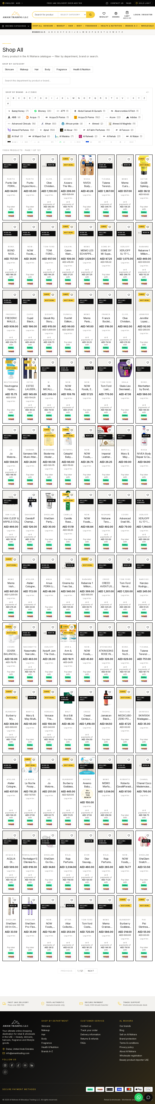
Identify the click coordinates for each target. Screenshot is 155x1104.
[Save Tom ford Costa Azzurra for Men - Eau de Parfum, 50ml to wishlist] (91, 900)
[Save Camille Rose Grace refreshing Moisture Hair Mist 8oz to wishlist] (71, 495)
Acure (115, 117)
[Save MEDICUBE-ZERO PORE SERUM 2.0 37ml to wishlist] (129, 692)
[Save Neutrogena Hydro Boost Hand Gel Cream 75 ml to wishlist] (15, 362)
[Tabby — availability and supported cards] (90, 1089)
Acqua (35, 117)
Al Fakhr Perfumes (96, 130)
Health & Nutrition (111, 26)
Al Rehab (114, 136)
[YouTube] (25, 1065)
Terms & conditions (129, 1043)
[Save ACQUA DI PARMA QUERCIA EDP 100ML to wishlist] (15, 835)
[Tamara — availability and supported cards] (100, 1089)
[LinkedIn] (32, 1065)
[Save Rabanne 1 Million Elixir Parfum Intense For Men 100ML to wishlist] (147, 227)
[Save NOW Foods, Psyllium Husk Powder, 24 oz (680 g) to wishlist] (71, 362)
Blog (122, 1030)
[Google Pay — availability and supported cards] (148, 1089)
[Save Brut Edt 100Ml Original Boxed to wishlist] (71, 692)
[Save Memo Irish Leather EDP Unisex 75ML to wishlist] (15, 559)
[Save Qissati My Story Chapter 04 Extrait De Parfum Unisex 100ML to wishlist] (53, 295)
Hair (70, 26)
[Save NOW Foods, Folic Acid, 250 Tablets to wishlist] (91, 430)
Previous (66, 971)
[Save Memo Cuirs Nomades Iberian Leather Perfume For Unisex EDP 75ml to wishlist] (129, 159)
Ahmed (96, 123)
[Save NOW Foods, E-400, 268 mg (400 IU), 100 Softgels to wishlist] (91, 362)
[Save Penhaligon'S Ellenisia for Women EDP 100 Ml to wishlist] (33, 835)
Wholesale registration (131, 1055)
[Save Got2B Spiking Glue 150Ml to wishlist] (147, 159)
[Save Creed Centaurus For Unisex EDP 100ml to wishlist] (91, 692)
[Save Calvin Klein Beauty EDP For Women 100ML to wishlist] (71, 227)
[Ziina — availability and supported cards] (109, 1089)
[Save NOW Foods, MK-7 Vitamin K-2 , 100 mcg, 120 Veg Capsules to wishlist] (53, 900)
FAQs (129, 3)
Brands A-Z (131, 26)
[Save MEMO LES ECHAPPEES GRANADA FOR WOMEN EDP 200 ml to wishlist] (91, 227)
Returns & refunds (89, 1038)
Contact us (117, 3)
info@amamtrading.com (17, 1053)
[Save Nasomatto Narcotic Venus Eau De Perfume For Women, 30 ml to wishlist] (33, 627)
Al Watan (134, 136)
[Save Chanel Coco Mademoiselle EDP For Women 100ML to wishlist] (147, 759)
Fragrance (91, 26)
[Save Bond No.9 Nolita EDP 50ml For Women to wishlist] (129, 627)
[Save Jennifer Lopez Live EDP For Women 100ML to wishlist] (147, 295)
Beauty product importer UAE (134, 1060)
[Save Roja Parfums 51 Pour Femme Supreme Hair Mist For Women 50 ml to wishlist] (109, 835)
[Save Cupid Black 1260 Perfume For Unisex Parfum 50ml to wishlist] (33, 295)
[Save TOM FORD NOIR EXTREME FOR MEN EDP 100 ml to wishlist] (53, 227)
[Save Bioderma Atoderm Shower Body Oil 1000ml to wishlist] (53, 430)
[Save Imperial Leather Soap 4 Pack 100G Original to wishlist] (109, 430)
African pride (74, 123)
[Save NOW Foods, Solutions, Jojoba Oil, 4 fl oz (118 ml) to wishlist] (91, 627)
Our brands (125, 1026)
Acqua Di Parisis (57, 117)
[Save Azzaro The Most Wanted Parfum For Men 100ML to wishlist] (71, 159)
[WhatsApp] (107, 3)
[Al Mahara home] (15, 14)
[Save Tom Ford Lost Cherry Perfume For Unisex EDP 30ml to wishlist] (109, 362)
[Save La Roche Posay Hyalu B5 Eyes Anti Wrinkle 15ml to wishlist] (33, 759)
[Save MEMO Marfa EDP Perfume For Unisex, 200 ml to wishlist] (109, 759)
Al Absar (71, 130)
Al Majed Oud (39, 136)
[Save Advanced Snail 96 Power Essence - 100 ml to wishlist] (129, 495)
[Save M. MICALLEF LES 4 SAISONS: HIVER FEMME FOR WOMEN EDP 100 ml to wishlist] (53, 362)
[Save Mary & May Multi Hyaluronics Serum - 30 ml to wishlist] (33, 692)
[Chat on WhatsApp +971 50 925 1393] (138, 1097)
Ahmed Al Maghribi (124, 123)
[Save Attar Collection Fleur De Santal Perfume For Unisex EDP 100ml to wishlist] (71, 900)
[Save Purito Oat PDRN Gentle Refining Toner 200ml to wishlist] (15, 159)
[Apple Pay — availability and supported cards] (138, 1089)
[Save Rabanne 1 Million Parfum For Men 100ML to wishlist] (91, 559)
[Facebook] (12, 1065)
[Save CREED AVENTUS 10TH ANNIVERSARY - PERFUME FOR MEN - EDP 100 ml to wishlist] (109, 559)
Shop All (37, 26)
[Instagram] (5, 1065)
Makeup (61, 26)
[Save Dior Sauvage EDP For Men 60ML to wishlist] (91, 835)
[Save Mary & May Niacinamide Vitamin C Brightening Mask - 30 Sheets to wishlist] (129, 430)
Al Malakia (66, 136)
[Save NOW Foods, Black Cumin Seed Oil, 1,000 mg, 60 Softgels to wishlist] (91, 495)
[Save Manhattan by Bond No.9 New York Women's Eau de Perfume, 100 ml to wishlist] (147, 362)
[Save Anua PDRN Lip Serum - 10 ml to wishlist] (53, 559)
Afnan (50, 123)
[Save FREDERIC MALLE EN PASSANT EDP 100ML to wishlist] (15, 295)
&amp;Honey (19, 111)
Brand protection (128, 1038)
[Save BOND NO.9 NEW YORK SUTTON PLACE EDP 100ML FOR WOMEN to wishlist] (15, 227)
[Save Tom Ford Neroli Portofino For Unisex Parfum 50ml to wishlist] (129, 559)
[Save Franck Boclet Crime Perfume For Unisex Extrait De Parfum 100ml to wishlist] (109, 295)
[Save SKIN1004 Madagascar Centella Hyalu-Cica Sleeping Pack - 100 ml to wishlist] (147, 692)
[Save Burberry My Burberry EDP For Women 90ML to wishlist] (15, 692)
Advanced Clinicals (24, 123)
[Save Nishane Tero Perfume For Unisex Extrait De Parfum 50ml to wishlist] (109, 495)
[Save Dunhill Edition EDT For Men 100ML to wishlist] (71, 295)
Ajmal (47, 130)
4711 (65, 111)
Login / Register (143, 15)
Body (79, 26)
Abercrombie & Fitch (125, 111)
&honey (44, 111)
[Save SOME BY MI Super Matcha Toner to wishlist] (109, 227)
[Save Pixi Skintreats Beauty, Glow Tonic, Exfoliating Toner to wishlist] (147, 900)
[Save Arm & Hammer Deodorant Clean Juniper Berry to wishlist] (71, 627)
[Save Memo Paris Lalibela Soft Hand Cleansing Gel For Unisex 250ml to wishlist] (91, 295)
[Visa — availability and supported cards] (119, 1089)
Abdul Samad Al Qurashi (91, 111)
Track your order (89, 1030)
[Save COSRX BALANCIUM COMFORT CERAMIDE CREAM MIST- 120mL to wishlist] (15, 627)
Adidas (135, 117)
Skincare (48, 26)
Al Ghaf (17, 136)
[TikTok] (18, 1065)
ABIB (16, 117)
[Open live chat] (148, 1097)
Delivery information (91, 1034)
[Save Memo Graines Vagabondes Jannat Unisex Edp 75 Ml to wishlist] (109, 900)
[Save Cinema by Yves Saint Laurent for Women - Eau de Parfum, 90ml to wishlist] (71, 559)
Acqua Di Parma (89, 117)
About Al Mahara (128, 1051)
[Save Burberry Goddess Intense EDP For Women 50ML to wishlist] (129, 900)
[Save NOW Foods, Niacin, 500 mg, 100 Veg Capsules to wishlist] (33, 227)
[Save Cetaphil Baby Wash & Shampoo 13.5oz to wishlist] (71, 430)
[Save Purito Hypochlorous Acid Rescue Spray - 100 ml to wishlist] (33, 159)
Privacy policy (127, 1047)
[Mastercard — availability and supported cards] (129, 1089)
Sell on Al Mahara (128, 1034)
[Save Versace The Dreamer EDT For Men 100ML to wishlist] (53, 692)
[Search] (90, 15)
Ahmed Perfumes (23, 130)
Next (91, 971)
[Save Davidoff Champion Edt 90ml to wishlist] (33, 495)
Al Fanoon (125, 130)
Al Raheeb (90, 136)
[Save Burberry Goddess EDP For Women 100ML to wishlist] (71, 759)
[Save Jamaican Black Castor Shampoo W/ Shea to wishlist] (109, 692)
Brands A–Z (47, 1051)
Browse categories (15, 26)
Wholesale (147, 26)
